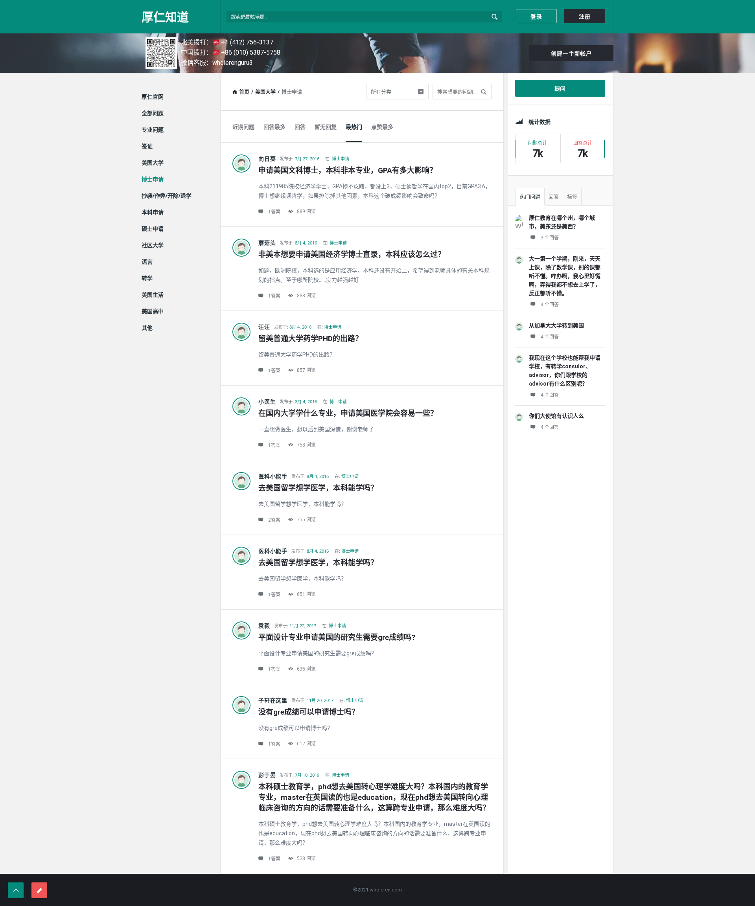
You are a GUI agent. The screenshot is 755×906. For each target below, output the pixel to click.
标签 (572, 197)
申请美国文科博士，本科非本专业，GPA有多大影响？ (347, 170)
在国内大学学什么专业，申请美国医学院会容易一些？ (348, 413)
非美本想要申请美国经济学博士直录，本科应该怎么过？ (351, 254)
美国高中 (153, 311)
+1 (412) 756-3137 (246, 42)
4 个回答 (550, 304)
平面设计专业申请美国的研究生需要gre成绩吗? (336, 637)
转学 (147, 278)
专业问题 (153, 130)
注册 (585, 16)
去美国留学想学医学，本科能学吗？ (318, 488)
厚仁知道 (165, 17)
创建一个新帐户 (571, 53)
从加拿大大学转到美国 (556, 325)
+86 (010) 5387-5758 (249, 52)
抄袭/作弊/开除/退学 (167, 196)
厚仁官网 (153, 97)
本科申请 (153, 212)
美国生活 (153, 295)
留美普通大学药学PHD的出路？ (310, 338)
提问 (560, 88)
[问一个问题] (39, 890)
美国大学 (265, 91)
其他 (147, 328)
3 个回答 (550, 237)
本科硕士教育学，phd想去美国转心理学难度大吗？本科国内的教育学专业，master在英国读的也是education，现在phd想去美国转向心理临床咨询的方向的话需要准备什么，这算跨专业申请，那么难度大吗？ (374, 797)
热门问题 (530, 197)
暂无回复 (326, 127)
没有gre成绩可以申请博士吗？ (308, 712)
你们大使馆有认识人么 (556, 416)
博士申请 (340, 159)
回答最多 (274, 127)
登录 (536, 16)
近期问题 (243, 127)
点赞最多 (382, 127)
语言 (147, 262)
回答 (300, 127)
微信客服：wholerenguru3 (217, 62)
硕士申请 (153, 229)
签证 (147, 146)
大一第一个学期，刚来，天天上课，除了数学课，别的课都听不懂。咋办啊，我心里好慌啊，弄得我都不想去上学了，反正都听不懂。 (564, 275)
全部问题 (153, 113)
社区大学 (153, 245)
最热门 (354, 127)
